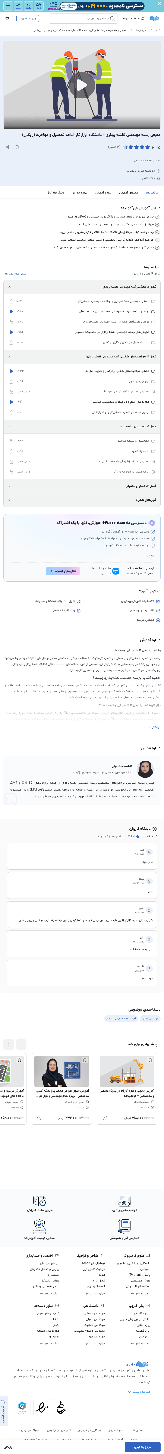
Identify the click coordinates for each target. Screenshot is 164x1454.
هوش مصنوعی (140, 1281)
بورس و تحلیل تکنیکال (44, 1269)
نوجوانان (53, 1337)
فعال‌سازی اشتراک (65, 571)
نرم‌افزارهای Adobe (93, 1263)
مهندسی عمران (95, 1319)
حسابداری (53, 1275)
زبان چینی (144, 1337)
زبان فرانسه (143, 1331)
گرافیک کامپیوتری (94, 1269)
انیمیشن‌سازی (96, 1286)
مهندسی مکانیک (94, 1325)
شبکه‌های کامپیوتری (137, 1286)
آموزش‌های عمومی (47, 1313)
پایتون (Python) (139, 1275)
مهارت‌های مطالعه (48, 1331)
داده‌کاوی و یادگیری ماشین (133, 1263)
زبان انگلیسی (142, 1313)
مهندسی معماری (94, 1313)
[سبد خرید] (7, 18)
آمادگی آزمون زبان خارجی (135, 1319)
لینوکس (145, 1269)
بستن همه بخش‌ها (15, 274)
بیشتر (151, 555)
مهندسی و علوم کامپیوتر (89, 1331)
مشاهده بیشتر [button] (141, 1392)
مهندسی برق (96, 1337)
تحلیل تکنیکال (50, 1281)
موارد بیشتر (143, 1293)
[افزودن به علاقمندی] (150, 1060)
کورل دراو (99, 1281)
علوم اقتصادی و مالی (46, 1286)
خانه (158, 30)
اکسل (56, 1325)
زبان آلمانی (143, 1325)
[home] (154, 18)
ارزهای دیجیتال (49, 1263)
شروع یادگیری (142, 1447)
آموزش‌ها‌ (141, 30)
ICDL (56, 1319)
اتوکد (102, 1275)
